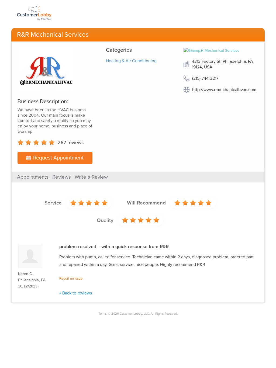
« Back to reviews (75, 293)
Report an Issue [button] (70, 278)
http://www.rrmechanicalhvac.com (224, 89)
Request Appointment (58, 158)
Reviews (61, 177)
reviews (71, 142)
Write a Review (91, 177)
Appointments (33, 177)
